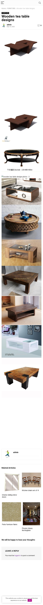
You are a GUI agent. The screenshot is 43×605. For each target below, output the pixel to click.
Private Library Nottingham (27, 529)
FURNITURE (11, 8)
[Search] (39, 3)
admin (9, 25)
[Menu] (2, 3)
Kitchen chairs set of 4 (30, 490)
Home (4, 8)
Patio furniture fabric (9, 524)
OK (30, 600)
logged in (18, 555)
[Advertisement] (21, 84)
